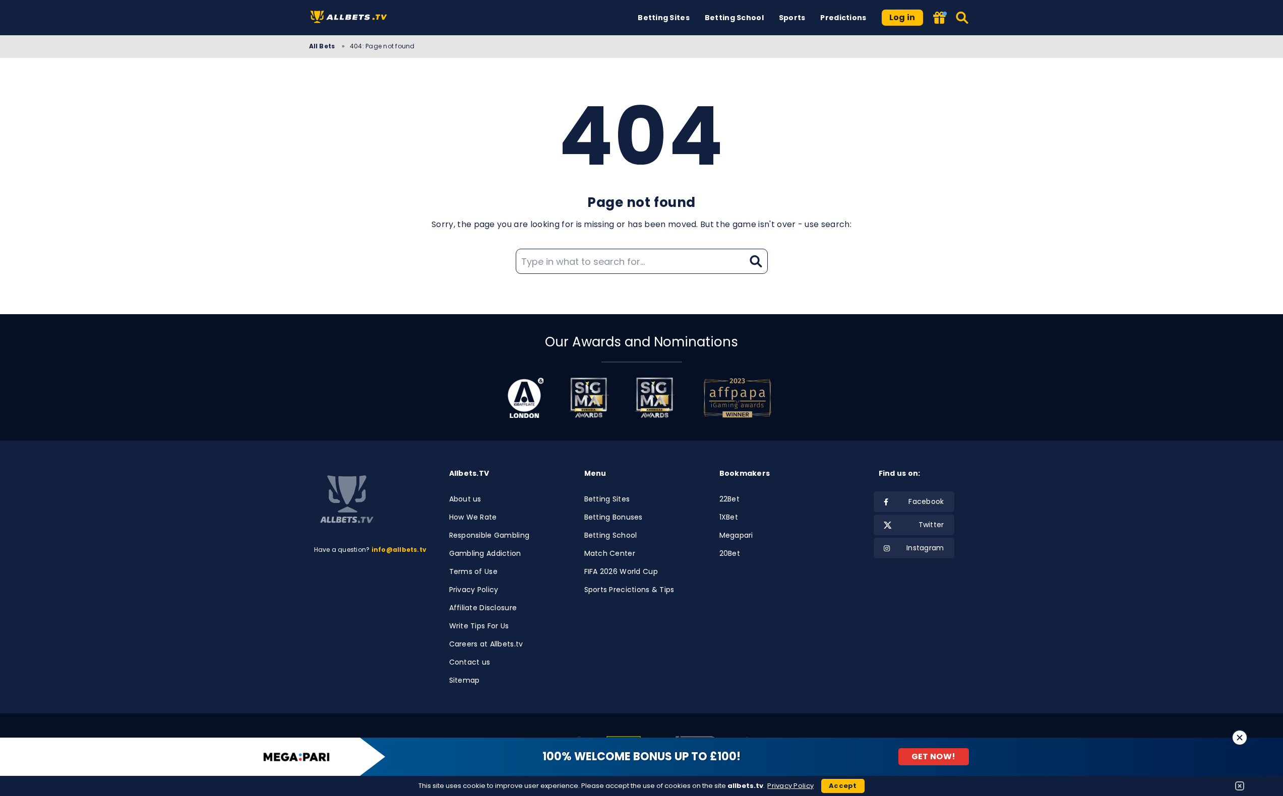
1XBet (728, 517)
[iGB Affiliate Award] (525, 397)
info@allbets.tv (399, 549)
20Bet (729, 553)
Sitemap (464, 680)
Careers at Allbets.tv (486, 644)
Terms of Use (473, 571)
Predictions (843, 18)
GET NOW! (933, 756)
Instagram (925, 548)
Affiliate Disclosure (483, 608)
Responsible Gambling (489, 535)
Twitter (931, 525)
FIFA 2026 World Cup (621, 571)
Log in (902, 17)
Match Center (609, 553)
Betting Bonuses (613, 517)
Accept (843, 785)
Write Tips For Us (479, 626)
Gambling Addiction (485, 553)
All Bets (323, 46)
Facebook (926, 501)
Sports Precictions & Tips (629, 590)
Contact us (470, 662)
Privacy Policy (474, 590)
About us (465, 499)
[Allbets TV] (350, 18)
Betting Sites (664, 18)
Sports (792, 18)
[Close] (1240, 738)
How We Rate (473, 517)
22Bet (729, 499)
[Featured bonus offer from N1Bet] (940, 18)
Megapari (736, 535)
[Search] (962, 17)
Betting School (734, 18)
